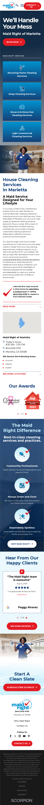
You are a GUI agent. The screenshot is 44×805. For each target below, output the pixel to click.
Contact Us (31, 6)
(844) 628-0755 (22, 711)
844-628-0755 (13, 348)
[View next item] (26, 414)
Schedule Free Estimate (20, 687)
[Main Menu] (22, 5)
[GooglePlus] (33, 736)
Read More (22, 595)
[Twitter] (15, 736)
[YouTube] (24, 736)
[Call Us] (17, 5)
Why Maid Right (22, 721)
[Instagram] (20, 736)
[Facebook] (10, 736)
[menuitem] (22, 782)
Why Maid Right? (20, 544)
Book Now (13, 42)
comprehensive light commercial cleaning (21, 259)
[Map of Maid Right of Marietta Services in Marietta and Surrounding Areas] (22, 322)
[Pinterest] (29, 736)
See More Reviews (20, 626)
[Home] (9, 5)
